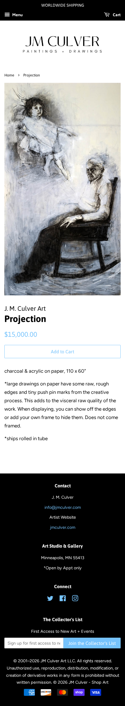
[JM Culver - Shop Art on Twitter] (50, 599)
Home (9, 75)
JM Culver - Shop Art (88, 682)
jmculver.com (62, 527)
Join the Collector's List (92, 643)
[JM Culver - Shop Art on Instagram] (75, 599)
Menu (17, 14)
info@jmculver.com (62, 507)
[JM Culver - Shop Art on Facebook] (62, 599)
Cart (116, 14)
